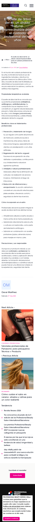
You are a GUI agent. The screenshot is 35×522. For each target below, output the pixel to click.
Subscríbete (17, 475)
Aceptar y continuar (11, 518)
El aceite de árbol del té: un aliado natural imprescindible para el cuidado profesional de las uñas (21, 59)
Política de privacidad (11, 506)
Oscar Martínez (23, 67)
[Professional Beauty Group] (17, 493)
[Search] (25, 5)
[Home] (10, 5)
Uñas (7, 60)
